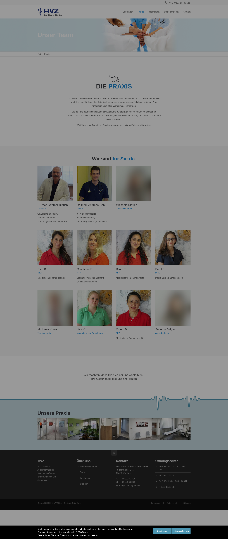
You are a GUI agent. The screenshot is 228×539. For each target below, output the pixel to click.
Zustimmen (162, 531)
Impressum (93, 535)
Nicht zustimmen (181, 531)
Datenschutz (66, 535)
